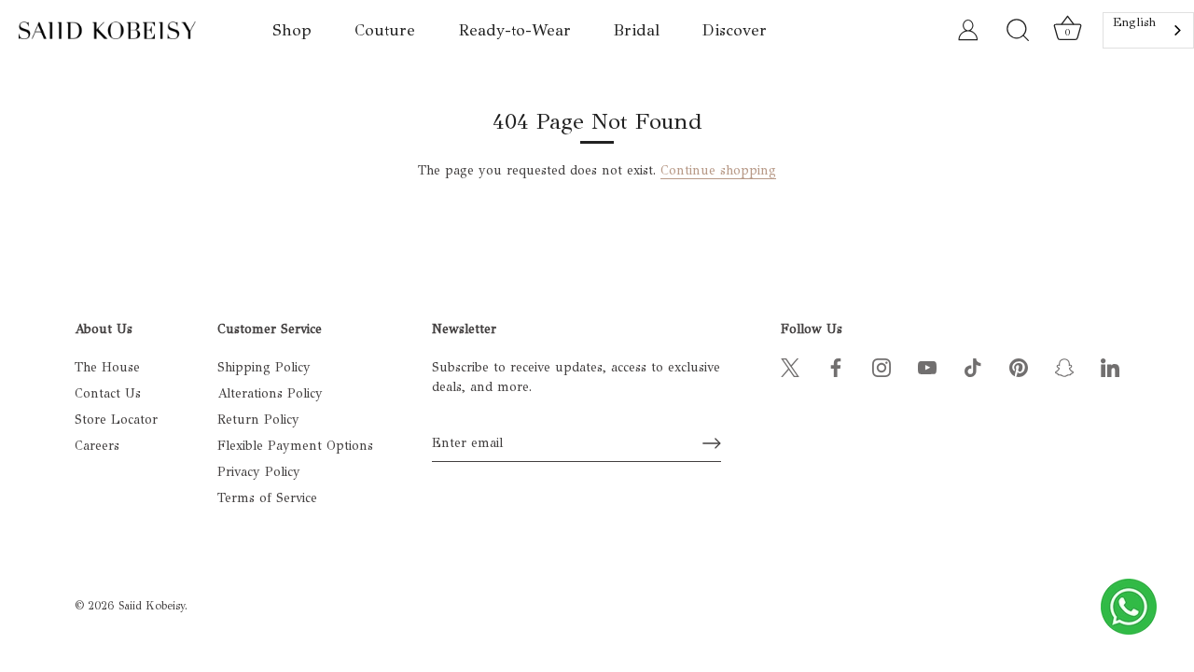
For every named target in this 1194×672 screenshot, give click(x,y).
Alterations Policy (270, 393)
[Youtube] (927, 367)
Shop (292, 30)
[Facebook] (835, 367)
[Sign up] (711, 443)
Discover (734, 30)
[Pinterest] (1018, 367)
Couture (384, 30)
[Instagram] (881, 367)
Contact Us (108, 393)
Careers (97, 446)
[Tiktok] (973, 367)
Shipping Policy (264, 367)
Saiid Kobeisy (151, 605)
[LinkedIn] (1110, 367)
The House (107, 367)
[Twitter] (790, 367)
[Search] (1017, 30)
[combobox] (1148, 30)
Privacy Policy (258, 472)
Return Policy (258, 419)
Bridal (636, 30)
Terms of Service (267, 498)
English (1134, 22)
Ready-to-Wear (515, 30)
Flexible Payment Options (295, 446)
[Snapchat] (1064, 367)
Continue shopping (718, 170)
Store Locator (116, 419)
